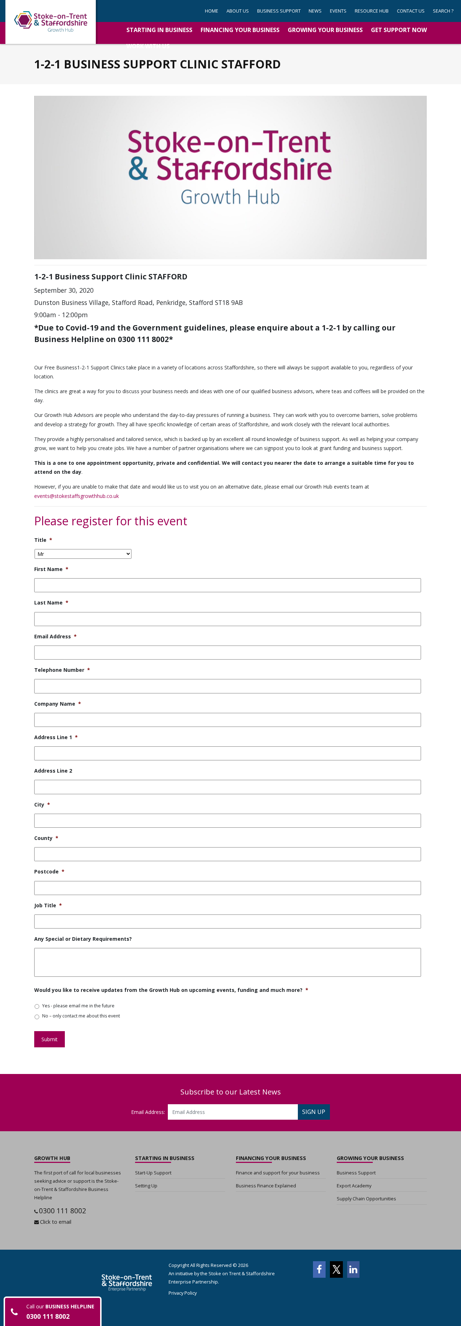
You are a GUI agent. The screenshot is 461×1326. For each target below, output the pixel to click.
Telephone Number (62, 670)
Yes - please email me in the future (78, 1006)
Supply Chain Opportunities (366, 1198)
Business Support (356, 1172)
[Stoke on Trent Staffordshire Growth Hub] (50, 22)
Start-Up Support (153, 1172)
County (46, 838)
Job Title (48, 905)
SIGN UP (313, 1112)
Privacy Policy (183, 1293)
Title (43, 540)
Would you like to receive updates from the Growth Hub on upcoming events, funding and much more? (171, 990)
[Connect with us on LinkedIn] (353, 1269)
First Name (51, 569)
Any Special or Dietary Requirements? (83, 939)
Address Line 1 (56, 737)
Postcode (49, 871)
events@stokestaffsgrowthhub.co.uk (76, 496)
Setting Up (146, 1185)
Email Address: (148, 1112)
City (42, 804)
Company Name (57, 704)
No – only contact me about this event (81, 1016)
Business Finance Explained (266, 1185)
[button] (279, 11)
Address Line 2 (53, 771)
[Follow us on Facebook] (319, 1269)
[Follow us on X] (336, 1269)
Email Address (55, 636)
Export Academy (354, 1185)
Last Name (51, 602)
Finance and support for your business (278, 1172)
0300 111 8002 (62, 1210)
